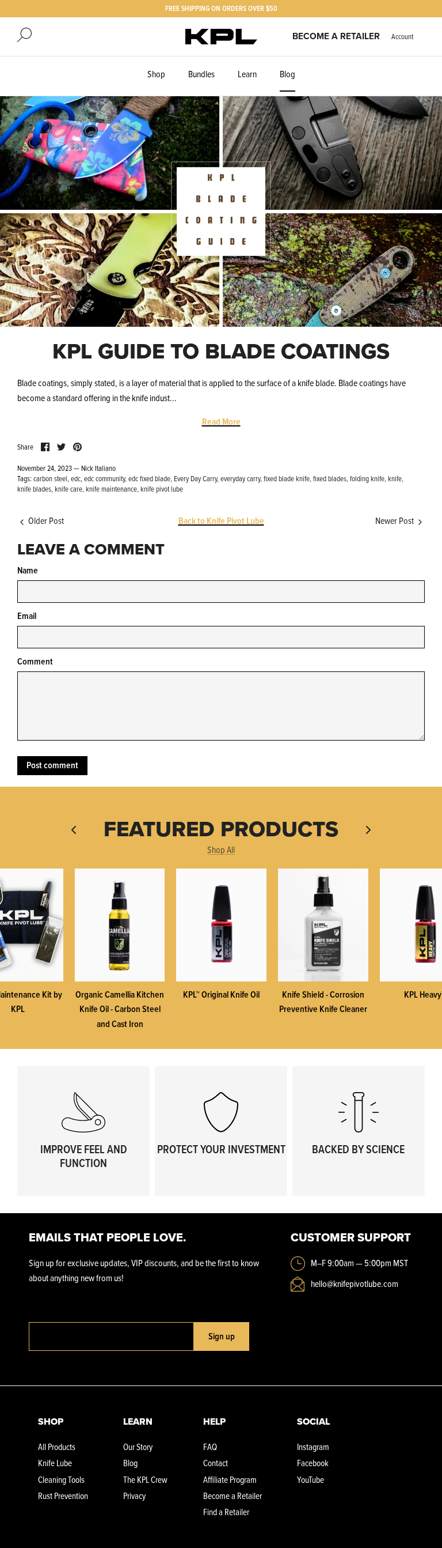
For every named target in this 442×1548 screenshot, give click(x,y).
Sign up (221, 1336)
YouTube (310, 1480)
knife (395, 478)
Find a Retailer (226, 1512)
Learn (247, 73)
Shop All (221, 849)
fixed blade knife (287, 478)
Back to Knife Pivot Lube (221, 520)
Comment (35, 661)
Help (214, 1421)
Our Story (138, 1447)
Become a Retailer (336, 36)
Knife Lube (55, 1463)
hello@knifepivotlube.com (354, 1283)
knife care (68, 489)
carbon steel (50, 478)
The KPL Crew (145, 1480)
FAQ (210, 1447)
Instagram (313, 1447)
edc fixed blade (149, 478)
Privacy (134, 1496)
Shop (156, 73)
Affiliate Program (230, 1480)
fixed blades (329, 478)
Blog (287, 73)
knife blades (34, 489)
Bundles (201, 73)
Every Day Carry (195, 478)
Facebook (313, 1463)
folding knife (367, 478)
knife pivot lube (161, 489)
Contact (215, 1463)
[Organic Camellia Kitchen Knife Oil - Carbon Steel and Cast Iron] (120, 925)
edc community (104, 478)
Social (313, 1421)
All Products (56, 1447)
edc (76, 478)
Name (27, 570)
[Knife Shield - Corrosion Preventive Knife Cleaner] (323, 925)
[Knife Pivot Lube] (221, 36)
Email (26, 616)
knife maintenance (111, 489)
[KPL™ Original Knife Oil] (221, 925)
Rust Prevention (63, 1496)
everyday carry (240, 478)
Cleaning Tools (61, 1480)
